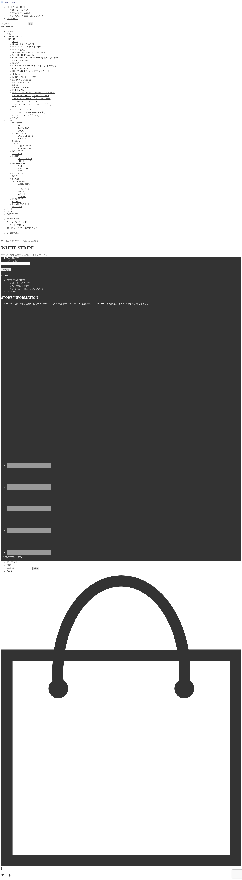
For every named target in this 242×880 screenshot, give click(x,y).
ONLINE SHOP (14, 36)
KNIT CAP (23, 168)
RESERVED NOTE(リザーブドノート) (31, 95)
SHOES (16, 179)
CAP (20, 166)
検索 (30, 24)
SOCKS (21, 191)
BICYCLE (17, 206)
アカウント (12, 562)
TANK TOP (23, 128)
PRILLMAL (18, 90)
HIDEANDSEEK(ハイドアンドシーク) (31, 71)
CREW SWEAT (25, 146)
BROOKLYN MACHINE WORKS (28, 52)
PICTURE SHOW (20, 87)
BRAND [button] (11, 39)
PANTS (15, 156)
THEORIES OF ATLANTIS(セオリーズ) (31, 112)
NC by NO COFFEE (21, 80)
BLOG (10, 211)
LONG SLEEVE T (21, 133)
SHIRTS (16, 141)
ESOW (15, 63)
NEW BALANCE (20, 82)
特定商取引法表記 (21, 13)
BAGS (15, 176)
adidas (15, 41)
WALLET (22, 194)
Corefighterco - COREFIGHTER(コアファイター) (35, 57)
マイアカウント (14, 219)
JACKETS (17, 153)
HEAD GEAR (19, 163)
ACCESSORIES (20, 181)
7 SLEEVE (23, 138)
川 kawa (16, 74)
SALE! (10, 209)
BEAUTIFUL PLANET (23, 44)
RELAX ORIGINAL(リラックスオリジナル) (33, 92)
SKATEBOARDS (20, 204)
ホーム (4, 241)
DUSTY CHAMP (20, 60)
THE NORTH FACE (22, 110)
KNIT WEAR (18, 151)
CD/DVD (16, 201)
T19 (14, 107)
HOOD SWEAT (25, 148)
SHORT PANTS (25, 161)
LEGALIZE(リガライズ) (24, 77)
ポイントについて (21, 10)
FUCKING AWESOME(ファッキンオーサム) (34, 65)
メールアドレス (9, 261)
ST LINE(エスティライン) (25, 101)
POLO (21, 131)
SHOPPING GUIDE (16, 7)
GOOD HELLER (20, 68)
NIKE (15, 85)
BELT (21, 186)
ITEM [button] (9, 120)
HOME (10, 31)
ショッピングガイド (17, 222)
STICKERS (23, 189)
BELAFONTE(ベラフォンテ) (26, 46)
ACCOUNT (12, 18)
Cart (9, 571)
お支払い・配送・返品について (28, 15)
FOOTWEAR (18, 199)
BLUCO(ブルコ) (20, 49)
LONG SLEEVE (25, 136)
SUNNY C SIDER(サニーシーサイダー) (31, 104)
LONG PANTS (25, 158)
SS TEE (21, 126)
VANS (15, 118)
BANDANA (24, 184)
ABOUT (11, 34)
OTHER (22, 196)
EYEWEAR (18, 174)
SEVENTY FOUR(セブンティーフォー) (31, 98)
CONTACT (12, 214)
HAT (20, 171)
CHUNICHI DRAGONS (23, 55)
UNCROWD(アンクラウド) (25, 115)
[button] (8, 26)
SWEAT (16, 143)
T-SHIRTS (17, 123)
